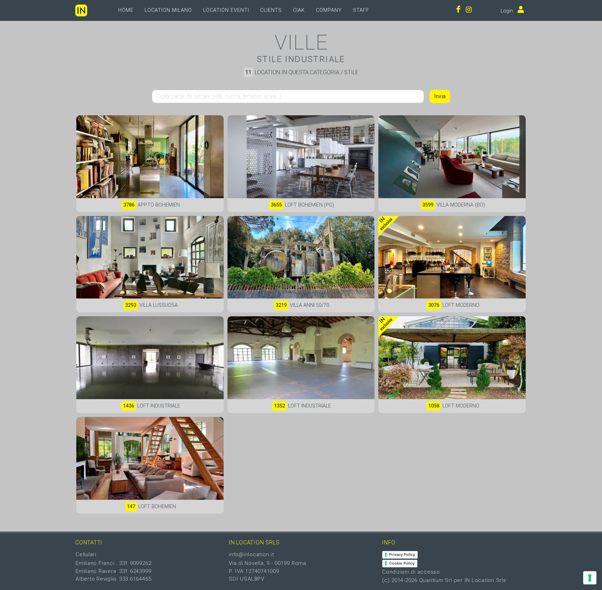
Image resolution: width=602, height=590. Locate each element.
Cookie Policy (402, 563)
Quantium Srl (435, 580)
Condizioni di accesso (411, 572)
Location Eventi (226, 10)
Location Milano (168, 10)
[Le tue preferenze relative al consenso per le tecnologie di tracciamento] (589, 577)
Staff (361, 10)
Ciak (299, 10)
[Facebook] (458, 10)
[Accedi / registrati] (519, 10)
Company (329, 10)
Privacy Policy (402, 554)
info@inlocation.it (251, 554)
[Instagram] (469, 10)
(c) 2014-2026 (400, 580)
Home (125, 10)
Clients (271, 10)
